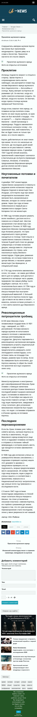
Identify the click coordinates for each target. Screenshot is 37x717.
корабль (29, 688)
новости (29, 685)
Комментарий (6, 568)
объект (9, 685)
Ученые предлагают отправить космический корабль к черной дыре (24, 641)
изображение (6, 688)
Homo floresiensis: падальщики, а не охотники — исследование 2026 (24, 650)
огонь (18, 527)
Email (4, 589)
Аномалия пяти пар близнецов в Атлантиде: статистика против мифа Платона (24, 658)
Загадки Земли (15, 27)
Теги (4, 527)
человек (10, 682)
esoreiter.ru (16, 521)
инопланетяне (16, 688)
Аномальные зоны (8, 29)
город (23, 685)
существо (17, 685)
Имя (3, 582)
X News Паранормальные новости (18, 10)
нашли (11, 527)
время (4, 682)
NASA (3, 685)
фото (23, 688)
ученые (26, 527)
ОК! (18, 712)
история (16, 682)
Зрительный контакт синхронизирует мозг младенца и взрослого (21, 667)
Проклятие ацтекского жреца (18, 543)
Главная (5, 27)
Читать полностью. (18, 714)
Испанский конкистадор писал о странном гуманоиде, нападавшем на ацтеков (18, 551)
